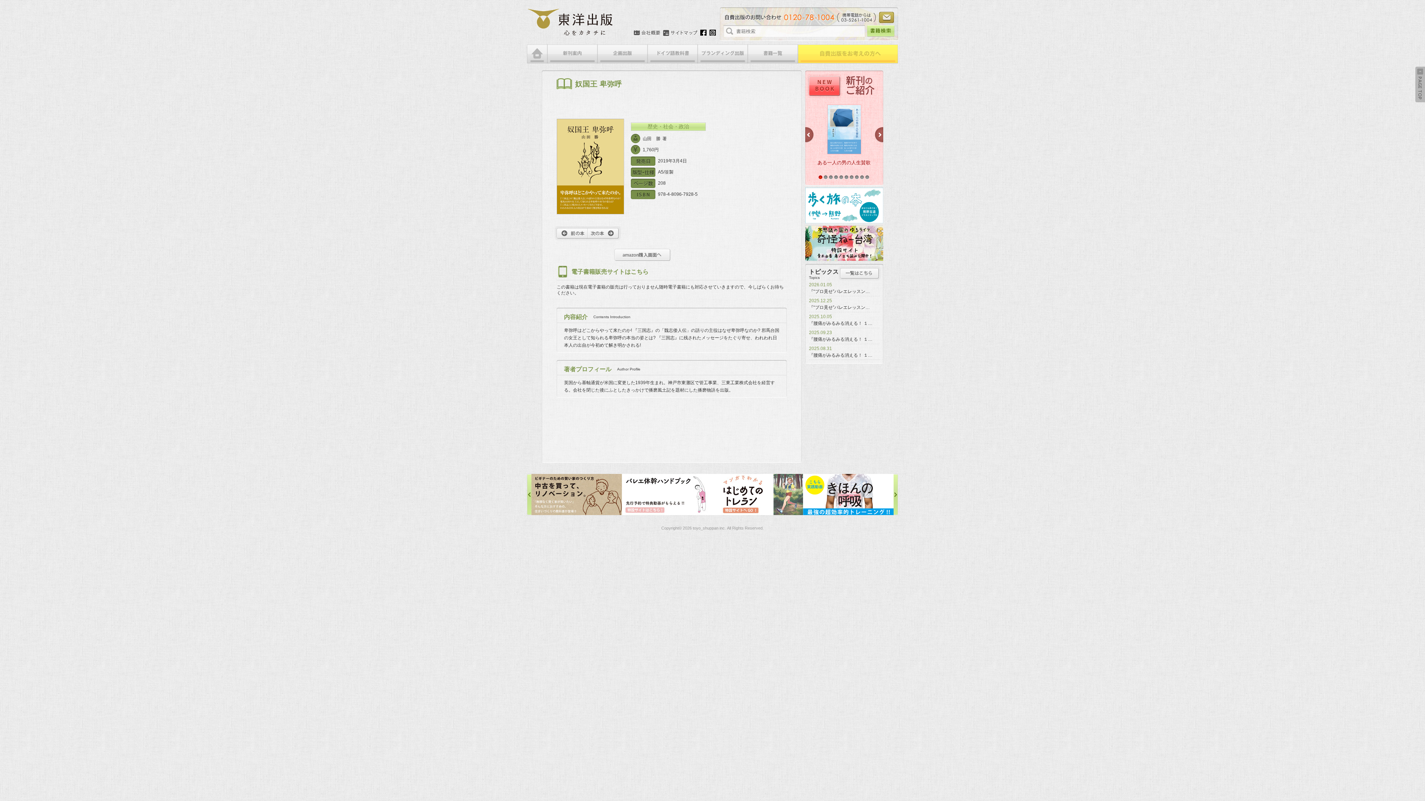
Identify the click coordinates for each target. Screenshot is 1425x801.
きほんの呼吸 (757, 494)
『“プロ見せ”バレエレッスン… (839, 291)
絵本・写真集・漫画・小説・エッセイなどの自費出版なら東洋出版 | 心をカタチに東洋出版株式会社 (570, 22)
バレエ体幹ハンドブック (576, 494)
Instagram (713, 33)
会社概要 (647, 33)
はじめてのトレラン (667, 494)
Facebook (703, 33)
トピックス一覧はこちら (860, 273)
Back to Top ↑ (1420, 84)
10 (867, 177)
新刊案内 (572, 53)
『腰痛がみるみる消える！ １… (840, 323)
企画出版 (622, 53)
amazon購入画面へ (643, 255)
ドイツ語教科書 (673, 53)
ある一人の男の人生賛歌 (844, 162)
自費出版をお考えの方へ (848, 53)
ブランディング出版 (723, 53)
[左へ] (529, 494)
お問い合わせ (886, 17)
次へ (604, 233)
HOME (537, 53)
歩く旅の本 (844, 205)
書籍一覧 (773, 53)
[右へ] (896, 494)
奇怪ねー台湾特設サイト (844, 243)
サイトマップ (680, 33)
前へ (571, 233)
